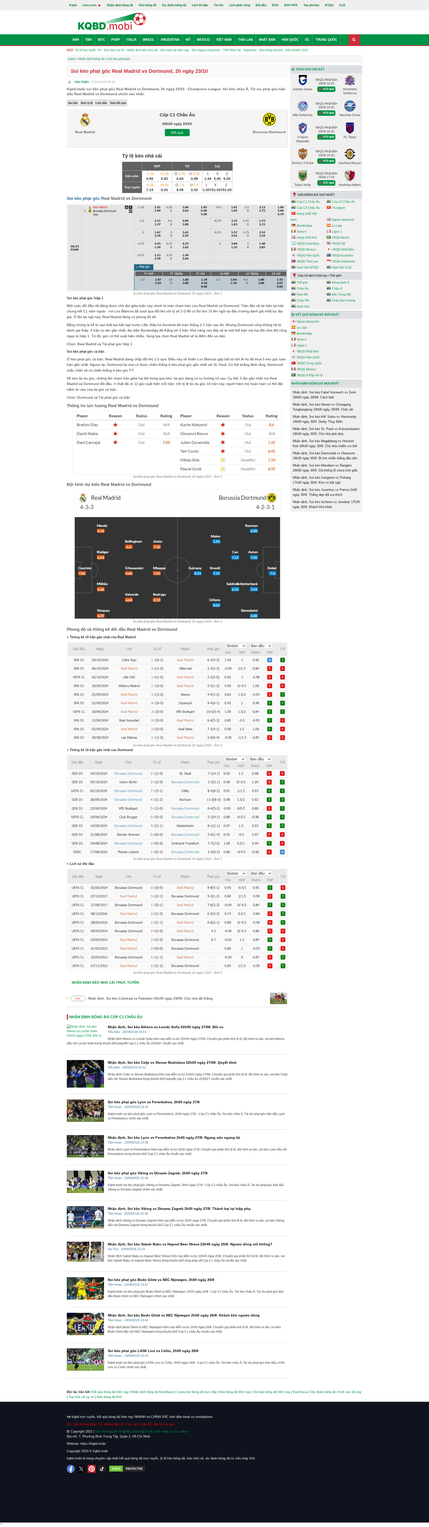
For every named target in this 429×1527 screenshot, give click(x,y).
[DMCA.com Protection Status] (127, 1469)
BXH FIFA (291, 5)
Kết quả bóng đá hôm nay (110, 1392)
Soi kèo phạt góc (83, 198)
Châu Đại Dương (343, 300)
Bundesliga (304, 225)
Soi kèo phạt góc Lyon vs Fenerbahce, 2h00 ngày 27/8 (154, 1102)
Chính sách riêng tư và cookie (165, 1431)
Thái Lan (245, 40)
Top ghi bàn (311, 5)
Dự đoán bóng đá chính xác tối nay (336, 1392)
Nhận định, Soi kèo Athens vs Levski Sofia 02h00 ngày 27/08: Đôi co (165, 1027)
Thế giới (302, 282)
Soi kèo (73, 102)
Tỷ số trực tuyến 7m (88, 50)
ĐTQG (329, 5)
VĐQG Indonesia (343, 261)
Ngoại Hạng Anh (343, 219)
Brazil (148, 40)
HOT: (70, 50)
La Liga (337, 225)
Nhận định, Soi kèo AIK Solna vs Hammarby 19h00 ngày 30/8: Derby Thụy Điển (325, 419)
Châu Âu (303, 288)
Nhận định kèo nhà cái (142, 50)
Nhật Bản (267, 40)
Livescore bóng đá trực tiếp (196, 1392)
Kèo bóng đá (147, 5)
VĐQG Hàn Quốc (308, 255)
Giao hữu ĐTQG (308, 267)
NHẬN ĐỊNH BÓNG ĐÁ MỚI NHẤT (315, 383)
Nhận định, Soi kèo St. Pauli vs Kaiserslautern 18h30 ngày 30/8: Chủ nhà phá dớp (326, 431)
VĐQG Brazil (340, 237)
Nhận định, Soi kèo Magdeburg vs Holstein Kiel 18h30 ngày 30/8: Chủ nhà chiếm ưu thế (325, 443)
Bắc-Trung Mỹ (341, 294)
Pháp (115, 40)
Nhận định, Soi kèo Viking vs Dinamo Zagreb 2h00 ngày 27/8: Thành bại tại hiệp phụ (179, 1209)
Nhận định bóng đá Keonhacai (152, 1392)
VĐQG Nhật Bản (343, 249)
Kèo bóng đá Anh (271, 50)
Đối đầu (261, 5)
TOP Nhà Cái (232, 50)
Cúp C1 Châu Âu (308, 202)
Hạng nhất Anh (307, 237)
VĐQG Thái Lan (307, 261)
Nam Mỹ (302, 294)
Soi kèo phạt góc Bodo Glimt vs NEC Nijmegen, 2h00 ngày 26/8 (161, 1280)
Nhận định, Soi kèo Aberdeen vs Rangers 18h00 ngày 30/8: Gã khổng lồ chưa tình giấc (325, 468)
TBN (88, 40)
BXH (275, 5)
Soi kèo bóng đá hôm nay (271, 1392)
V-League (338, 208)
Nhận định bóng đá (120, 5)
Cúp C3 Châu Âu (308, 208)
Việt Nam (224, 40)
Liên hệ (117, 1431)
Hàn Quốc (290, 40)
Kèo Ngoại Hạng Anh (206, 50)
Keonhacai (300, 1392)
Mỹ (188, 40)
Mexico (203, 40)
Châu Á (337, 288)
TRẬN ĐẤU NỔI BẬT (310, 69)
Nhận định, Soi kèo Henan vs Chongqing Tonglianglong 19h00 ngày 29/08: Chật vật (323, 407)
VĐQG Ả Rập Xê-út (309, 375)
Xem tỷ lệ (87, 102)
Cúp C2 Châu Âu (343, 202)
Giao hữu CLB (341, 267)
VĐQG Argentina (308, 243)
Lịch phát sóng (239, 5)
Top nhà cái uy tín (81, 1397)
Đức (101, 40)
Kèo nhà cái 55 (114, 50)
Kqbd (73, 5)
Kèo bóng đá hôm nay (235, 1392)
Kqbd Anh (250, 50)
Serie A (301, 231)
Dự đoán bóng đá (174, 5)
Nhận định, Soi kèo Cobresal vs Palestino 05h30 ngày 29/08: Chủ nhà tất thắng (150, 998)
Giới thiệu (102, 1431)
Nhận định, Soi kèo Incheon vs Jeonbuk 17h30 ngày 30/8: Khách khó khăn (326, 504)
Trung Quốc (326, 40)
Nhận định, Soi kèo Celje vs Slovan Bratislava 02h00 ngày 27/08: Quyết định (172, 1062)
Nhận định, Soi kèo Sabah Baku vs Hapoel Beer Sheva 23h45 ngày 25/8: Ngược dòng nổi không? (190, 1244)
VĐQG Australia (342, 255)
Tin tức (219, 5)
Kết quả (177, 132)
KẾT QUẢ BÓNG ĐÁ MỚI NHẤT (317, 314)
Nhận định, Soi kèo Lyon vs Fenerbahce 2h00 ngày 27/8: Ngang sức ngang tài (174, 1138)
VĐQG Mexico (306, 249)
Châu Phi (303, 300)
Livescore (89, 5)
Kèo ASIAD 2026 (297, 50)
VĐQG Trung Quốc (309, 363)
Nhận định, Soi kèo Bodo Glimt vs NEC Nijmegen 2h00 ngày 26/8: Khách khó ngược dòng (184, 1315)
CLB (342, 5)
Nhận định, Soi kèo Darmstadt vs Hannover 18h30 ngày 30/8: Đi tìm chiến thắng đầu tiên (325, 455)
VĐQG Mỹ (338, 243)
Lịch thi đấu (200, 5)
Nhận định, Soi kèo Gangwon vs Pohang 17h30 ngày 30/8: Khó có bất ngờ (322, 480)
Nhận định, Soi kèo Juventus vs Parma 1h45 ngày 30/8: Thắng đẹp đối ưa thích (325, 492)
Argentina (170, 40)
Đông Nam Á (340, 282)
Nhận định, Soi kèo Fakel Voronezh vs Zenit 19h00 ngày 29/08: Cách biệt (324, 394)
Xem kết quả (118, 102)
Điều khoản (133, 1431)
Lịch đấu (101, 102)
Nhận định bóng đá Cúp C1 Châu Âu (105, 1017)
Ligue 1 (337, 231)
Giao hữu (303, 306)
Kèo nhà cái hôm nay (174, 50)
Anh (75, 40)
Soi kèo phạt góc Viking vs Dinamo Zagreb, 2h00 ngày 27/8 (158, 1173)
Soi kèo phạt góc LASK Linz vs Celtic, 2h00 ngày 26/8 (153, 1351)
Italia (131, 40)
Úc (307, 40)
